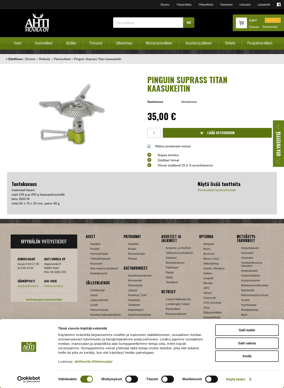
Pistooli (132, 258)
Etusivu (165, 4)
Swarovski (209, 297)
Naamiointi (247, 290)
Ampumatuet (135, 309)
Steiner (207, 293)
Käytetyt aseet (98, 273)
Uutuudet (244, 4)
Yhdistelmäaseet (100, 258)
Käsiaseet (96, 263)
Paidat (170, 272)
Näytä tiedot (235, 379)
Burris (207, 249)
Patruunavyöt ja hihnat (254, 295)
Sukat (169, 277)
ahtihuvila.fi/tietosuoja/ (93, 361)
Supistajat (134, 300)
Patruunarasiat (99, 309)
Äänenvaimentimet (139, 314)
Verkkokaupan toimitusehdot (44, 299)
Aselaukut (247, 257)
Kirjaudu (254, 27)
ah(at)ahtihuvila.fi (28, 286)
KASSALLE (273, 20)
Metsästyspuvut (175, 262)
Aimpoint (208, 244)
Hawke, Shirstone (214, 268)
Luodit (94, 305)
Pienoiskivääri (136, 253)
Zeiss (206, 307)
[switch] (131, 379)
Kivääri (132, 249)
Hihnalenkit (135, 280)
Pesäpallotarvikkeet (259, 43)
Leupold (208, 278)
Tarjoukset (226, 4)
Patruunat (96, 43)
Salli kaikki (247, 330)
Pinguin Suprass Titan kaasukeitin (97, 59)
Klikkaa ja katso (53, 286)
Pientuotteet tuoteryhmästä (217, 190)
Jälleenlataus (124, 43)
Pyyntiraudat (248, 305)
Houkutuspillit (249, 270)
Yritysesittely (183, 4)
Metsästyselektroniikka (254, 285)
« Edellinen (14, 59)
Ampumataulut (250, 248)
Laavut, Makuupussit (178, 299)
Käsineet (171, 257)
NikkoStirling (211, 263)
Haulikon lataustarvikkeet (105, 314)
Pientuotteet (62, 59)
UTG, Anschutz (212, 302)
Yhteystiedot (205, 4)
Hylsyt (94, 295)
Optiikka (71, 43)
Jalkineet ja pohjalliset (179, 253)
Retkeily (230, 43)
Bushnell (208, 253)
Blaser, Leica (211, 258)
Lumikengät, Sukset (177, 304)
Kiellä (247, 356)
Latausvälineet (99, 300)
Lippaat (132, 290)
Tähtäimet (134, 305)
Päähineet (172, 267)
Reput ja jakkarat (176, 313)
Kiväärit (94, 249)
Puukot (245, 300)
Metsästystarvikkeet (159, 43)
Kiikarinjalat (135, 285)
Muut (244, 314)
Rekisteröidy (270, 27)
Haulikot (95, 244)
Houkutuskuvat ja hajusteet (251, 264)
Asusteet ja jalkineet (199, 43)
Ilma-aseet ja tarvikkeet (104, 268)
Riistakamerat (249, 309)
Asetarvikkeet (44, 43)
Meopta (208, 283)
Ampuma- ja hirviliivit (178, 248)
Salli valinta (247, 343)
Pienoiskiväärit (99, 253)
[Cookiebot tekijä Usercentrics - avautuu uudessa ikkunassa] (28, 379)
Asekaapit (247, 253)
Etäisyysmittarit (212, 312)
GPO (206, 288)
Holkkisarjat (97, 290)
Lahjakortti (263, 4)
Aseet (18, 43)
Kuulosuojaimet (250, 280)
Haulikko (133, 244)
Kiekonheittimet (250, 275)
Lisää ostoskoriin (220, 132)
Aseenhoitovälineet (139, 275)
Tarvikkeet (172, 282)
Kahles (207, 273)
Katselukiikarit (211, 317)
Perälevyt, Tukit (137, 295)
